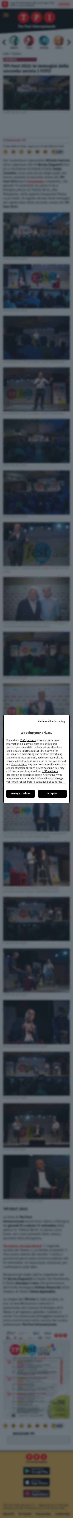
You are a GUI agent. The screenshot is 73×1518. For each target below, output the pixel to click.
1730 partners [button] (28, 740)
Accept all (52, 793)
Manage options (20, 793)
